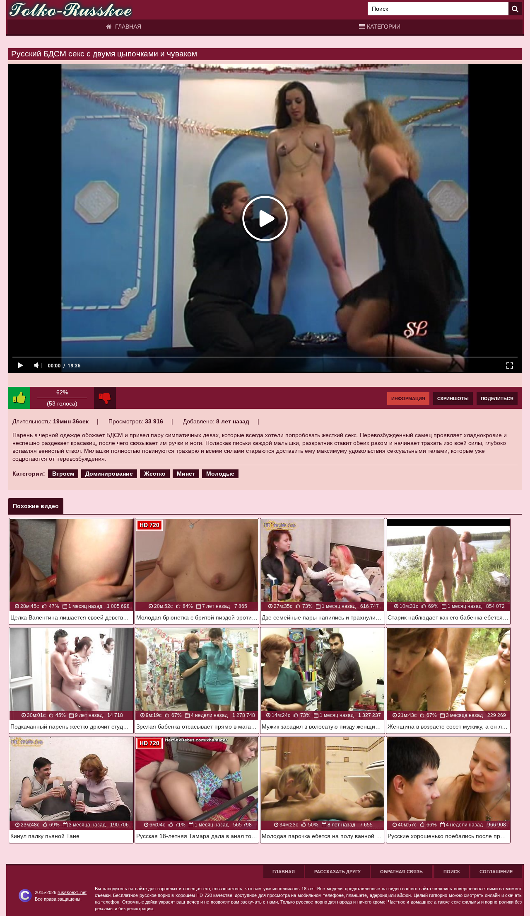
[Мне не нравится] (105, 398)
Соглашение (496, 871)
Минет (186, 473)
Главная (127, 26)
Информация (408, 398)
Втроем (63, 473)
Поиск (451, 871)
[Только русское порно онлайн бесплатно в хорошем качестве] (70, 9)
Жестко (155, 473)
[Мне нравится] (19, 398)
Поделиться (497, 398)
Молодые (220, 473)
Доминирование (109, 473)
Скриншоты (453, 398)
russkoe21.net (72, 892)
